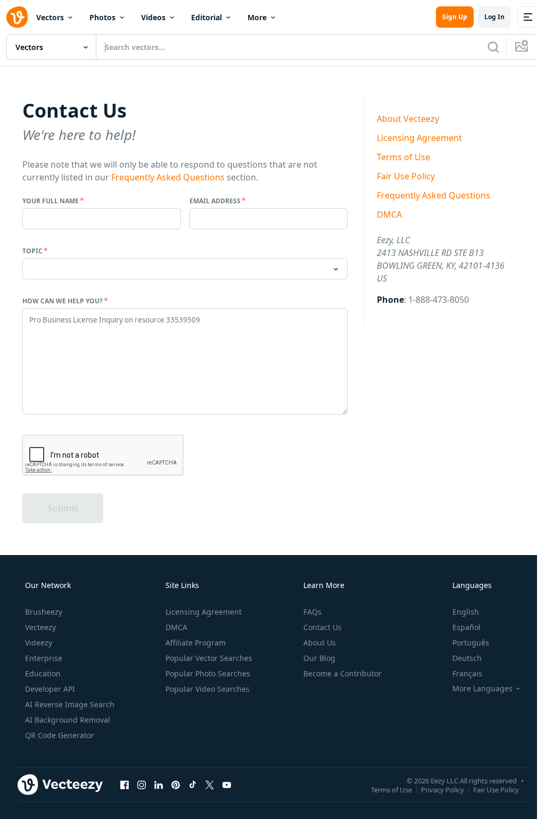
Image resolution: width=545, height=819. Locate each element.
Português (470, 643)
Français (467, 673)
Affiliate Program (196, 643)
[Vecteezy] (17, 17)
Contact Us (322, 627)
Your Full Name (50, 200)
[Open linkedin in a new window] (158, 784)
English (465, 612)
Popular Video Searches (208, 689)
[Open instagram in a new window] (141, 784)
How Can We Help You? (62, 300)
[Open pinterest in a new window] (175, 784)
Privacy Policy (442, 789)
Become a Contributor (342, 673)
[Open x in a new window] (209, 784)
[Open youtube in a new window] (226, 784)
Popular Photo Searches (208, 673)
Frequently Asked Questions (168, 177)
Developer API (50, 689)
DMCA (389, 214)
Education (43, 673)
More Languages (482, 688)
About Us (319, 643)
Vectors (50, 17)
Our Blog (319, 658)
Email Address (215, 200)
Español (466, 627)
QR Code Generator (59, 735)
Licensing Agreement (419, 138)
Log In (494, 16)
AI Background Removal (67, 720)
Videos (153, 17)
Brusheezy (43, 612)
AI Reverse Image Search (69, 704)
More (257, 17)
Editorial (206, 17)
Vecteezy (40, 627)
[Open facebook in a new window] (124, 784)
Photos (102, 17)
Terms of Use (403, 157)
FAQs (312, 612)
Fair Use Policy (406, 176)
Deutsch (467, 658)
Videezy (38, 643)
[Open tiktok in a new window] (192, 784)
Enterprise (43, 658)
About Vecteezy (408, 119)
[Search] (493, 46)
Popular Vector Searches (209, 658)
